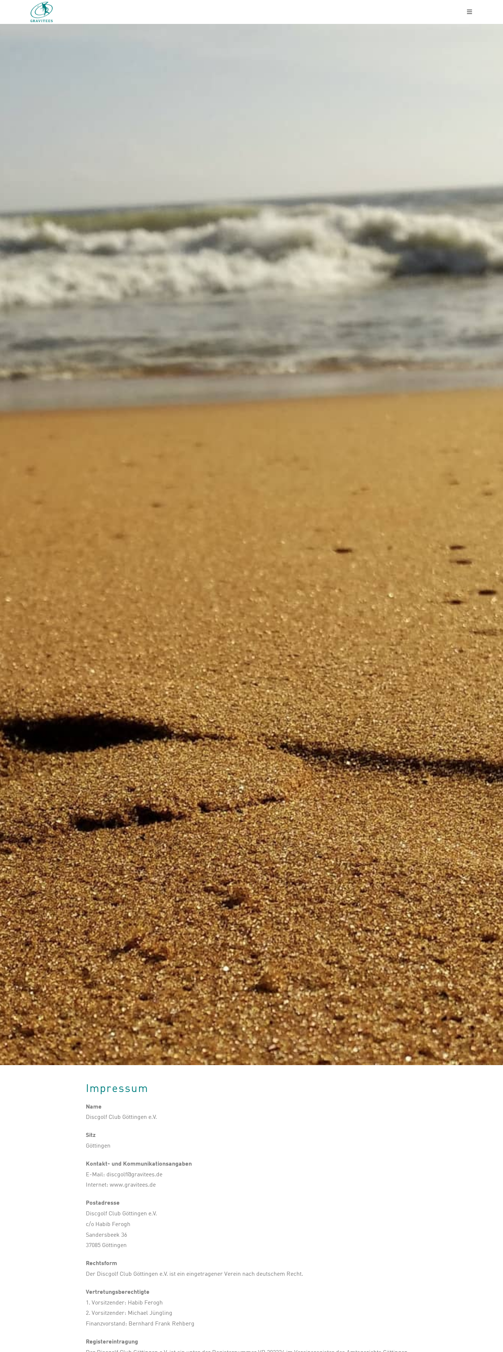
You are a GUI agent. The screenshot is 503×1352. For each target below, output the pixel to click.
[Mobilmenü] (469, 12)
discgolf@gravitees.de (134, 1175)
